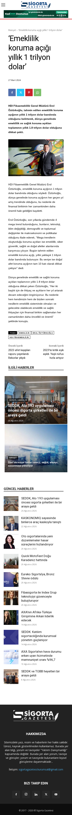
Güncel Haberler (18, 400)
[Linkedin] (36, 794)
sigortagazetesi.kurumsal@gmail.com (41, 769)
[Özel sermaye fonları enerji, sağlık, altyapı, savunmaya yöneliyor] (36, 448)
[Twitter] (20, 92)
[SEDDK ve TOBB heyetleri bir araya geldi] (11, 676)
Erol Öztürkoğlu (43, 333)
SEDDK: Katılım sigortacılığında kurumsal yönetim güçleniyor (38, 636)
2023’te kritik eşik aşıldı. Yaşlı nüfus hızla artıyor (53, 353)
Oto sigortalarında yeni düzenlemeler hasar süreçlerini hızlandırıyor (37, 540)
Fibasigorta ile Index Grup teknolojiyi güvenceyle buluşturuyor (38, 596)
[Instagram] (26, 794)
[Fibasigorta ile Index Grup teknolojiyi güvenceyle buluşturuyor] (11, 597)
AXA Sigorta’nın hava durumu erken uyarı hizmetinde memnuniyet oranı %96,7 (41, 656)
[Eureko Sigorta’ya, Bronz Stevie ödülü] (11, 579)
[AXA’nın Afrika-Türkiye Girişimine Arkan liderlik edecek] (11, 617)
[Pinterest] (29, 92)
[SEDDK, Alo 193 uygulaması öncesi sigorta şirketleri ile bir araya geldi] (11, 503)
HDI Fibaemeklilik (19, 337)
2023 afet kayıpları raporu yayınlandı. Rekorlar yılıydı (19, 353)
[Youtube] (56, 794)
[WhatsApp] (37, 92)
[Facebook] (12, 92)
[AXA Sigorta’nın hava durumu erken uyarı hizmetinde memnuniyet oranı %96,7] (11, 657)
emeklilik (24, 333)
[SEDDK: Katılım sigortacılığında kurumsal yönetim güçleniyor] (11, 637)
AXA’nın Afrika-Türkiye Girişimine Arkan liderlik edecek (37, 616)
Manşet (12, 30)
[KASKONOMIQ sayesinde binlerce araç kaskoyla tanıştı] (11, 523)
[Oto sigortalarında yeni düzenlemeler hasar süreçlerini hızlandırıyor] (11, 541)
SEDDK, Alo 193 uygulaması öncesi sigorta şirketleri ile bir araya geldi (41, 502)
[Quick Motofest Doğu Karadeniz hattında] (11, 561)
